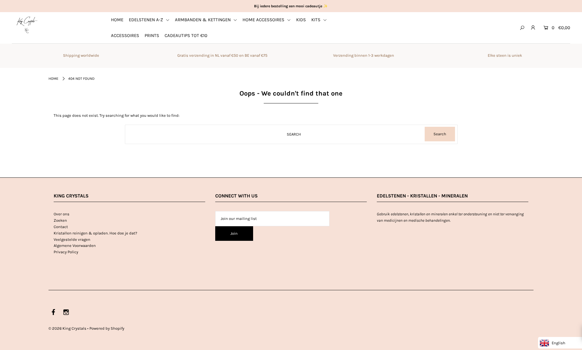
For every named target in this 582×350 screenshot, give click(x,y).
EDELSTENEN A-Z (146, 19)
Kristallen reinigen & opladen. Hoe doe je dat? (95, 233)
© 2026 (67, 328)
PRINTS (152, 35)
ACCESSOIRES (125, 35)
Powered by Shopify (106, 328)
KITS (316, 19)
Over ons (61, 214)
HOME (117, 19)
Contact (61, 226)
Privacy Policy (66, 252)
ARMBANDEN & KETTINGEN (203, 19)
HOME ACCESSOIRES (264, 19)
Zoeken (60, 220)
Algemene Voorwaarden (75, 245)
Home (53, 78)
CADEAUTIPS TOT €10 (186, 35)
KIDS (301, 19)
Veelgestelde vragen (72, 239)
